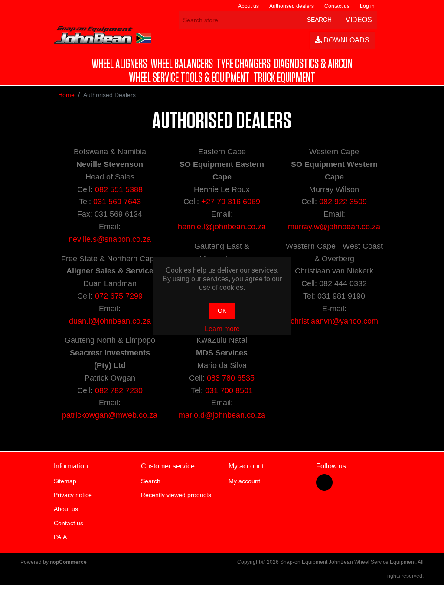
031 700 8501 (229, 390)
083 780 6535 (231, 378)
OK (222, 310)
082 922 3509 (343, 201)
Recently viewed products (176, 494)
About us (248, 6)
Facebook (324, 482)
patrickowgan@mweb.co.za (109, 415)
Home (66, 94)
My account (244, 481)
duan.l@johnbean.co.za (110, 321)
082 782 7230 (119, 390)
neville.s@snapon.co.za (110, 239)
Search (150, 481)
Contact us (336, 6)
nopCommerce (68, 562)
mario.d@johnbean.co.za (222, 415)
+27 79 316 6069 (230, 201)
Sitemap (65, 481)
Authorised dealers (291, 6)
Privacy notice (73, 494)
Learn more (222, 328)
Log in (367, 6)
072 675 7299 (119, 296)
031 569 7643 (117, 201)
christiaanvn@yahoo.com (334, 321)
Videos (358, 19)
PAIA (60, 536)
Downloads (345, 40)
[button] (119, 64)
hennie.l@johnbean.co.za (222, 226)
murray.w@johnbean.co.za (334, 226)
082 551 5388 (119, 189)
